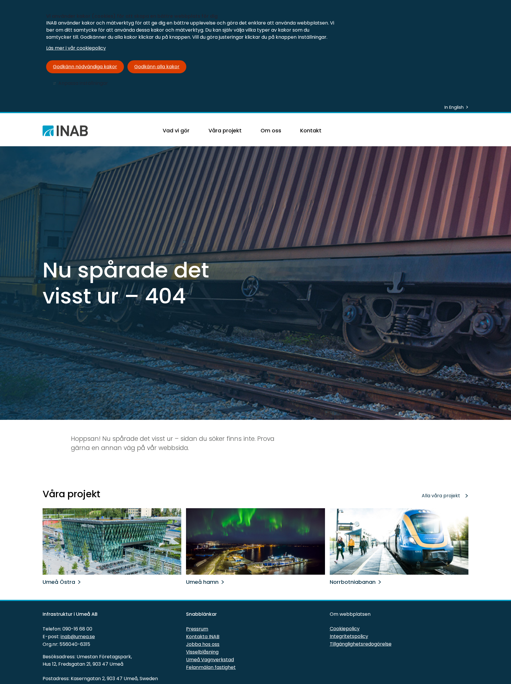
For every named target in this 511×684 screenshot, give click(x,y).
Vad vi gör (176, 130)
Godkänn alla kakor (157, 66)
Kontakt (310, 130)
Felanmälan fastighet (211, 667)
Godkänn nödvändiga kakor (85, 66)
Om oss (271, 130)
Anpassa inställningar (83, 83)
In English (454, 107)
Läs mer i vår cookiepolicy (76, 48)
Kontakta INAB (202, 636)
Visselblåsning (202, 652)
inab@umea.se (78, 636)
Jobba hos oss (202, 644)
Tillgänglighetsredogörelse (361, 644)
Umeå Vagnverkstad (210, 659)
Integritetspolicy (349, 636)
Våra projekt (225, 130)
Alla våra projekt (441, 495)
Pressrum (197, 628)
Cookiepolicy (345, 628)
